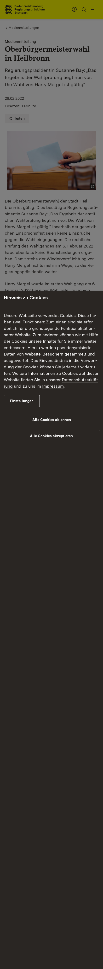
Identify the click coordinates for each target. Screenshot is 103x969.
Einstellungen (22, 401)
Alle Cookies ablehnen (51, 420)
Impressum (53, 386)
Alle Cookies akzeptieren (51, 436)
